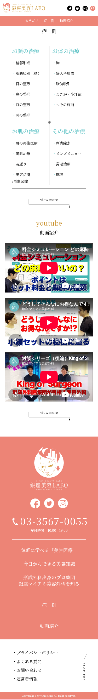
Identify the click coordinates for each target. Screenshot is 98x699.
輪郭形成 (23, 62)
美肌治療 (23, 153)
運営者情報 (26, 679)
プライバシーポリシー (37, 653)
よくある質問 (29, 661)
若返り (21, 164)
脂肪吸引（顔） (28, 73)
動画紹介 (66, 20)
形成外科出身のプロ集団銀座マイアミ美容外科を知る (49, 580)
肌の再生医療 (27, 143)
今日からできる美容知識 (49, 563)
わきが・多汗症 (69, 94)
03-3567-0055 (54, 520)
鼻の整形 (23, 94)
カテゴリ (31, 20)
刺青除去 (63, 143)
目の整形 (23, 83)
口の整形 (23, 104)
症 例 (49, 20)
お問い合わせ (29, 670)
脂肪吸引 (63, 83)
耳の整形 (23, 115)
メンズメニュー (69, 153)
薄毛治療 (63, 164)
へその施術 (65, 104)
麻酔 (59, 174)
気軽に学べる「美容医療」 (49, 550)
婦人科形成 (65, 73)
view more (49, 199)
